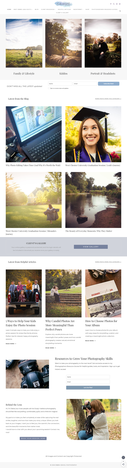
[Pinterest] (119, 3)
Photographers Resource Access (105, 9)
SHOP (87, 9)
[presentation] (34, 134)
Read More (11, 343)
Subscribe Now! (109, 84)
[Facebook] (110, 3)
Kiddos (63, 73)
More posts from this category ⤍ (108, 98)
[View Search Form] (120, 11)
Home (9, 9)
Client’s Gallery (62, 12)
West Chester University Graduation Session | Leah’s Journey (92, 165)
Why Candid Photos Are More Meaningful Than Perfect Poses (60, 325)
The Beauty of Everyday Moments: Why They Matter (88, 231)
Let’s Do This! (88, 387)
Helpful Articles (64, 9)
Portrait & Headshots (103, 73)
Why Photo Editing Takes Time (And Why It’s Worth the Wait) (33, 165)
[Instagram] (116, 3)
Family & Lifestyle (23, 73)
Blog (37, 9)
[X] (113, 3)
